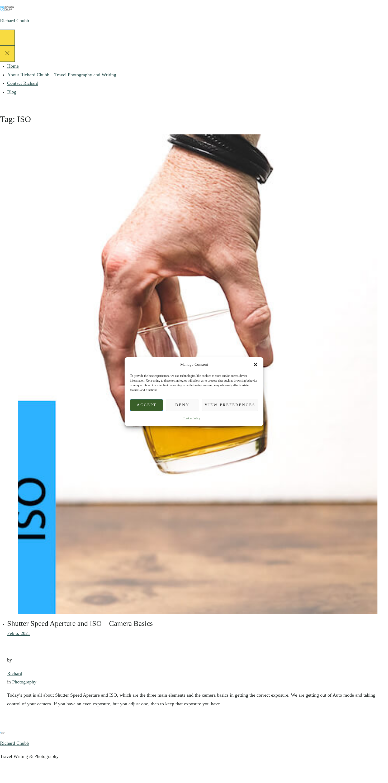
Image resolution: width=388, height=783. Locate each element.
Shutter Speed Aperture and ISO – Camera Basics (80, 623)
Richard (14, 673)
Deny (182, 405)
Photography (24, 681)
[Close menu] (7, 54)
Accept (147, 405)
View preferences (230, 405)
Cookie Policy (191, 418)
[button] (255, 364)
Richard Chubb (14, 20)
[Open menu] (7, 38)
